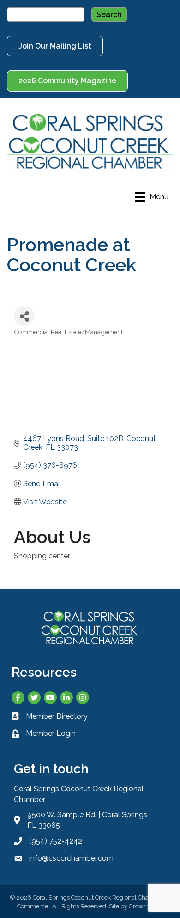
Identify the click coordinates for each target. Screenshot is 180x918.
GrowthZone (146, 906)
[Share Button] (24, 316)
